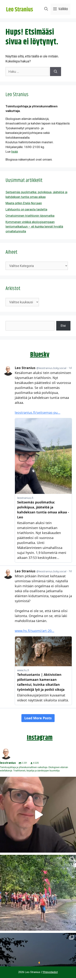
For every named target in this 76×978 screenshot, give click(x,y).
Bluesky (39, 355)
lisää (14, 151)
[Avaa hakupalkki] (46, 9)
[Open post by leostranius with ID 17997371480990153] (38, 815)
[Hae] (55, 71)
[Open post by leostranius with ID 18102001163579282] (38, 893)
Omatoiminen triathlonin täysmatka (30, 215)
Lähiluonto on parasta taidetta (26, 209)
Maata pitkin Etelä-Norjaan (24, 203)
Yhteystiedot (50, 972)
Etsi (63, 325)
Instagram (40, 738)
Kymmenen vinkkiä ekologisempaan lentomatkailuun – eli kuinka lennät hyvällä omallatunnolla (34, 226)
